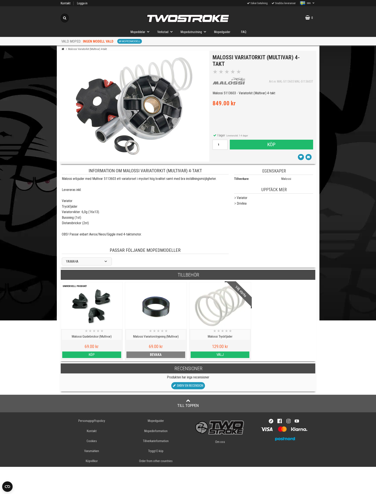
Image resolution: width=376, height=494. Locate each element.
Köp (271, 144)
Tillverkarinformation (156, 441)
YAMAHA (72, 261)
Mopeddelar (138, 32)
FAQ (243, 32)
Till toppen (188, 405)
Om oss (220, 442)
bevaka (156, 355)
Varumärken (91, 451)
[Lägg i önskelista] (301, 157)
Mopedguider (222, 32)
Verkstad (162, 32)
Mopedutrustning (191, 32)
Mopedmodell (130, 41)
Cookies (92, 441)
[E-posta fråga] (309, 157)
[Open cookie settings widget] (7, 486)
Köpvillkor (92, 461)
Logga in (82, 3)
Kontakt (65, 3)
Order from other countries (156, 461)
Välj (220, 355)
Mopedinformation (156, 431)
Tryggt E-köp (155, 451)
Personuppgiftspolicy (91, 421)
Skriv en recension (189, 386)
